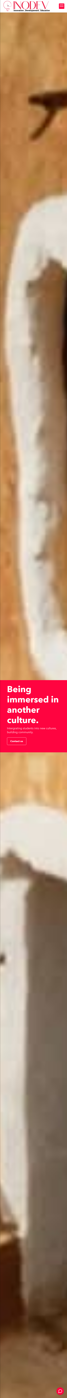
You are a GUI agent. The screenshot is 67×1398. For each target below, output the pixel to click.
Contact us (16, 741)
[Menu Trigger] (61, 6)
